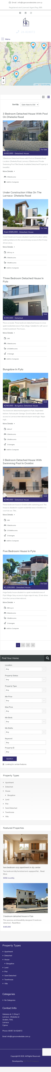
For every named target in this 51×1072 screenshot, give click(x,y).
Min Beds (8, 717)
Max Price (9, 707)
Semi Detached (11, 808)
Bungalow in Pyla (13, 369)
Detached (9, 787)
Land (7, 800)
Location (8, 665)
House (7, 791)
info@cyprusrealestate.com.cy (30, 2)
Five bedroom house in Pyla (19, 551)
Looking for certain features (15, 764)
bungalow (11, 795)
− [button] (3, 82)
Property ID (9, 748)
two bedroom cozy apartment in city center (21, 867)
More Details (8, 171)
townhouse (9, 812)
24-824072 (28, 31)
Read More (16, 923)
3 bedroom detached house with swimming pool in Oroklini (22, 461)
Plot (6, 804)
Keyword (8, 738)
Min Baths (9, 728)
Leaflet (36, 85)
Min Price (8, 696)
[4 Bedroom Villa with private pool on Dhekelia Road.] (16, 74)
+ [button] (3, 78)
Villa (7, 816)
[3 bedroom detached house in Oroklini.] (15, 59)
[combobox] (25, 669)
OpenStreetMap (45, 85)
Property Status (11, 675)
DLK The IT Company (31, 1061)
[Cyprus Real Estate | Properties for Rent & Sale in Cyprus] (25, 22)
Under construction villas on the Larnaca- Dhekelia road (22, 194)
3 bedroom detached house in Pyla (18, 916)
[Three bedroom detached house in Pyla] (33, 45)
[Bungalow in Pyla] (44, 46)
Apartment (9, 783)
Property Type (11, 686)
